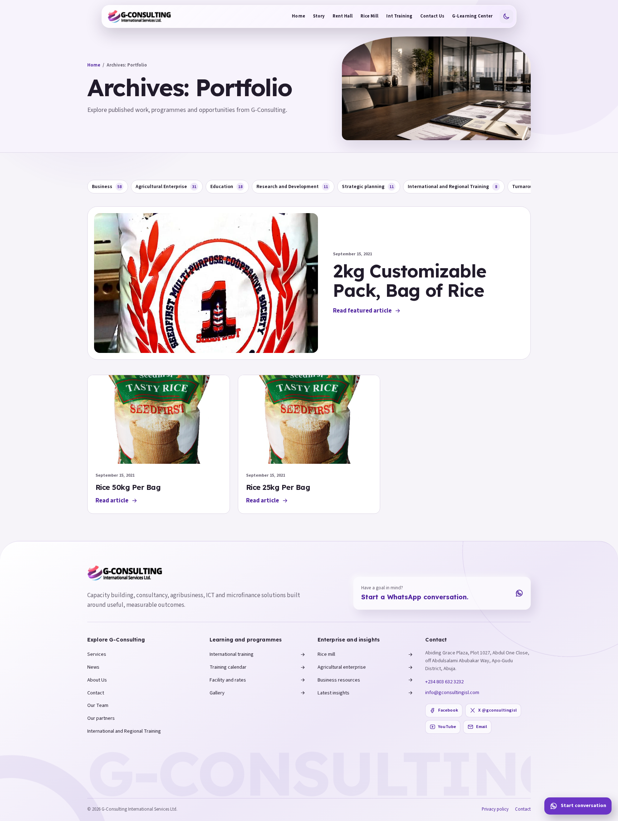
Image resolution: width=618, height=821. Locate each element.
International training (232, 654)
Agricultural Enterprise (166, 186)
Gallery (217, 693)
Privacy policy (495, 809)
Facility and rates (228, 680)
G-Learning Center (472, 16)
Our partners (101, 718)
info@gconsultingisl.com (452, 692)
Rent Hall (343, 16)
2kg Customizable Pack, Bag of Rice (409, 280)
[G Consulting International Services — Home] (140, 16)
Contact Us (432, 16)
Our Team (97, 705)
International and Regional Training (452, 186)
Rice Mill (369, 16)
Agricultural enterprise (342, 667)
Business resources (339, 680)
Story (319, 16)
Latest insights (333, 693)
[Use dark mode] (506, 16)
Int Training (399, 16)
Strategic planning (368, 186)
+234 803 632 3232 (444, 681)
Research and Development (292, 186)
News (93, 667)
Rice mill (326, 654)
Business (107, 186)
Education (226, 186)
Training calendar (228, 667)
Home (298, 16)
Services (96, 654)
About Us (97, 680)
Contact (95, 693)
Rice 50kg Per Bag (128, 487)
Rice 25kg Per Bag (278, 487)
